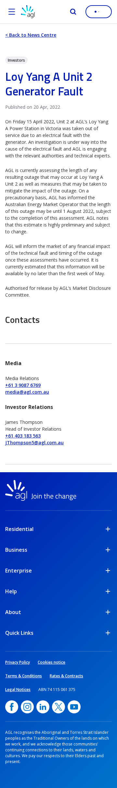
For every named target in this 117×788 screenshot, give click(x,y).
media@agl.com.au (27, 392)
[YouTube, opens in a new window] (74, 706)
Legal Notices (18, 689)
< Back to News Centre (30, 35)
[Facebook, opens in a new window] (11, 706)
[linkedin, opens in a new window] (42, 706)
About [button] (13, 612)
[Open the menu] (11, 11)
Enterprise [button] (18, 570)
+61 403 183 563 (23, 436)
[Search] (73, 11)
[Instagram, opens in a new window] (27, 706)
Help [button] (11, 591)
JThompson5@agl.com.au (34, 442)
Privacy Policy (17, 662)
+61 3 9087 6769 (23, 385)
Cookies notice (51, 662)
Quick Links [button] (19, 632)
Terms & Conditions (23, 676)
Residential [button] (19, 529)
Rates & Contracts (66, 676)
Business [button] (16, 549)
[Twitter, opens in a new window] (58, 706)
